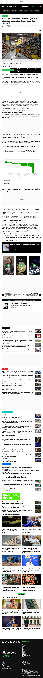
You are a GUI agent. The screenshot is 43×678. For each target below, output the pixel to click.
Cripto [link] (31, 10)
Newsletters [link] (14, 10)
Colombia (24, 646)
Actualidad (4, 664)
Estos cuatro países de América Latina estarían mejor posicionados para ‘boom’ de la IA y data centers (15, 450)
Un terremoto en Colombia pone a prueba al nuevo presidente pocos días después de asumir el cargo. (17, 485)
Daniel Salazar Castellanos (8, 63)
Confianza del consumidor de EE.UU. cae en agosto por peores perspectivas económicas (11, 589)
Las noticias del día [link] (6, 10)
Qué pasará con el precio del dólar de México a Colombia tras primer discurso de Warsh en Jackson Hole (17, 432)
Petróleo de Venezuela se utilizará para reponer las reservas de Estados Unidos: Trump (30, 295)
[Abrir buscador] (6, 6)
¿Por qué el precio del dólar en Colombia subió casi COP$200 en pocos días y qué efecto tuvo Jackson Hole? (18, 427)
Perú (23, 649)
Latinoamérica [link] (37, 10)
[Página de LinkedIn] (14, 642)
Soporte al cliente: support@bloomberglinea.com (30, 672)
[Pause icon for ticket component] (3, 13)
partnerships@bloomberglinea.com (28, 670)
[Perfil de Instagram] (11, 642)
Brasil (23, 643)
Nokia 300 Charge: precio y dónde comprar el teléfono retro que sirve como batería (30, 612)
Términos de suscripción (26, 663)
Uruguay (23, 652)
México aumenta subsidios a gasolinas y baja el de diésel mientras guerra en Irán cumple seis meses (12, 295)
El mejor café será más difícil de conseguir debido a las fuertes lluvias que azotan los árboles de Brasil (17, 510)
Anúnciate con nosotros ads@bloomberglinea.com (30, 671)
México (23, 644)
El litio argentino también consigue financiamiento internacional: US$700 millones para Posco (11, 570)
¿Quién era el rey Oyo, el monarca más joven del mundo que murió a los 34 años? (11, 630)
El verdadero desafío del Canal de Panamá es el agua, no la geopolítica (17, 467)
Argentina (24, 645)
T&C (23, 665)
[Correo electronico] (12, 308)
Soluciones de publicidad (26, 673)
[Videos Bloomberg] (21, 477)
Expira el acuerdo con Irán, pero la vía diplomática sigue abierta (17, 480)
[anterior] (3, 295)
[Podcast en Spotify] (19, 642)
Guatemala (24, 656)
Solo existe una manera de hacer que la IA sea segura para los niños (17, 473)
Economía (5, 16)
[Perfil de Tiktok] (16, 642)
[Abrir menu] (3, 6)
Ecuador (23, 650)
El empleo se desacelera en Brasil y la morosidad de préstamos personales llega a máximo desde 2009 (17, 376)
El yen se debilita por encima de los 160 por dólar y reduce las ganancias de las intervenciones (17, 421)
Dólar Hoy (3, 663)
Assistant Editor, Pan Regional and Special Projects (20, 305)
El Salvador (24, 654)
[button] (40, 30)
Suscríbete (24, 661)
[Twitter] (14, 308)
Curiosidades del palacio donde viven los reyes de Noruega (31, 629)
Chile (23, 648)
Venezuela (24, 647)
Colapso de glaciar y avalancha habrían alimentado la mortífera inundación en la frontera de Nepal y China (17, 502)
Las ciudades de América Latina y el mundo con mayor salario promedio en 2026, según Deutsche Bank (17, 341)
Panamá (23, 651)
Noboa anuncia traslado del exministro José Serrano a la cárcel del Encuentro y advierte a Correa (17, 372)
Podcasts (3, 667)
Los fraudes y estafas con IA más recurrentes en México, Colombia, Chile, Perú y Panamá (16, 460)
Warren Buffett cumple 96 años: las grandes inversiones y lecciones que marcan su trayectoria (16, 440)
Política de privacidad (25, 662)
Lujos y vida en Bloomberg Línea (11, 597)
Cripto (3, 665)
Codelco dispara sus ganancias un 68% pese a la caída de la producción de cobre (11, 531)
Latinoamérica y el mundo (26, 642)
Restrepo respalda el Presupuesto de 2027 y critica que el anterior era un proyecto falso (31, 570)
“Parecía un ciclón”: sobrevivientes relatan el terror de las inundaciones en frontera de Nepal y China (16, 384)
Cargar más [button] (21, 594)
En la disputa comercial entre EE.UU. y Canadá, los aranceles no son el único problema (21, 470)
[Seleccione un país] (15, 6)
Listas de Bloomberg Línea (6, 668)
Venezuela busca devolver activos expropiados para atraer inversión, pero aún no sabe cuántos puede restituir (16, 350)
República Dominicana (26, 655)
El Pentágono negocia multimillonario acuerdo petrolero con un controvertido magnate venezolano (17, 393)
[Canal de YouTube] (8, 642)
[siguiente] (40, 295)
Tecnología (24, 664)
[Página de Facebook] (3, 642)
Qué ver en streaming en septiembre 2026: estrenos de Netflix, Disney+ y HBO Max (11, 612)
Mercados (4, 662)
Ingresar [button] (39, 6)
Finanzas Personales (5, 666)
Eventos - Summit (25, 669)
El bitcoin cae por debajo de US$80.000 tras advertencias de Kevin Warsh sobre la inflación (30, 589)
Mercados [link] (20, 10)
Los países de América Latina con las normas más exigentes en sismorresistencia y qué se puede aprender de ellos (17, 345)
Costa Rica (24, 653)
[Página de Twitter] (6, 642)
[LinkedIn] (16, 308)
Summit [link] (26, 10)
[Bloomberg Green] (21, 496)
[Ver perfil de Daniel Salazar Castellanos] (6, 306)
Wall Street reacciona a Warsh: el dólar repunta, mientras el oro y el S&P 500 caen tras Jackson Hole (18, 416)
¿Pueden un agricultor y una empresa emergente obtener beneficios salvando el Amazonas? (16, 506)
